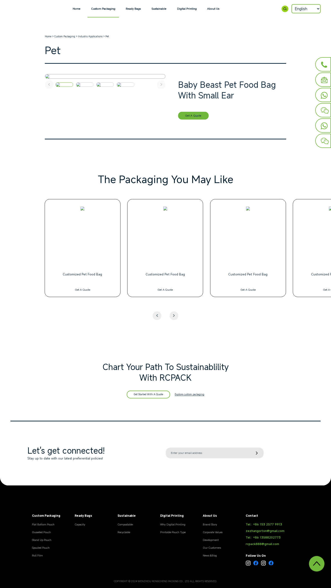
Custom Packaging (103, 8)
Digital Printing (187, 8)
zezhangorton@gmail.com (265, 531)
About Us (213, 8)
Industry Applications (90, 36)
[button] (174, 315)
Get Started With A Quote (148, 394)
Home (76, 8)
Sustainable (158, 8)
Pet (107, 36)
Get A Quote (193, 115)
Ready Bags (133, 8)
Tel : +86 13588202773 (263, 537)
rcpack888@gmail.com (262, 544)
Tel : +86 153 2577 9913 (264, 524)
